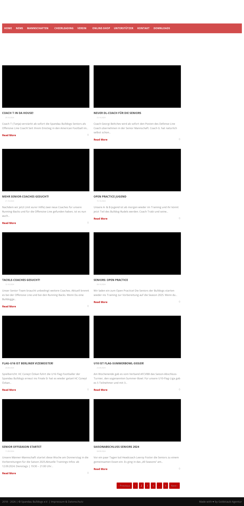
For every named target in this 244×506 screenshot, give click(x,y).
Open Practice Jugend (110, 196)
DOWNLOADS (161, 28)
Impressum (58, 501)
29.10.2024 (9, 117)
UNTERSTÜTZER (123, 28)
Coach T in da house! (17, 113)
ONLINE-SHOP (101, 28)
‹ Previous (124, 485)
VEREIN (81, 28)
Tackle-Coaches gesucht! (21, 280)
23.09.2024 (101, 367)
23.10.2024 (101, 117)
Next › (174, 485)
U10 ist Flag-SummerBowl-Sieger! (119, 363)
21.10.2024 (9, 201)
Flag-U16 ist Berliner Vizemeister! (27, 363)
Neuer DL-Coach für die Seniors (117, 113)
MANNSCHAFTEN (37, 28)
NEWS (19, 28)
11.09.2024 (9, 451)
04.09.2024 (101, 451)
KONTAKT (143, 28)
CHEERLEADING (63, 28)
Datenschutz (75, 501)
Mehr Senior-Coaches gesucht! (25, 196)
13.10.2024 (9, 284)
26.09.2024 (9, 367)
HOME (8, 28)
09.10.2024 (101, 284)
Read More (9, 135)
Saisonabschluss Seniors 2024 (116, 447)
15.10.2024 (101, 201)
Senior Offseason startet (22, 447)
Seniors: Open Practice (111, 280)
